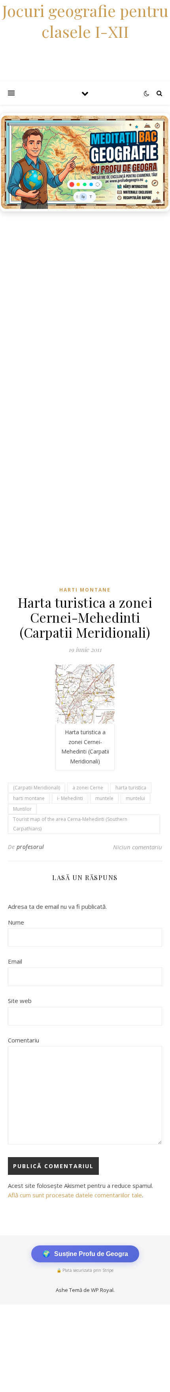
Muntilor (22, 809)
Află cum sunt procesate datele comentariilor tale (75, 1195)
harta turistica (130, 787)
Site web (20, 1001)
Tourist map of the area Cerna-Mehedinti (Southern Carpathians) (70, 824)
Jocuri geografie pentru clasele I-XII (85, 21)
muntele (104, 798)
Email (15, 961)
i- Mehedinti (70, 798)
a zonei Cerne (87, 787)
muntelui (135, 798)
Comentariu (23, 1040)
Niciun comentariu (137, 847)
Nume (16, 922)
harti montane (29, 798)
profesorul (30, 846)
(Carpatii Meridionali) (36, 787)
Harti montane (85, 589)
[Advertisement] (85, 304)
